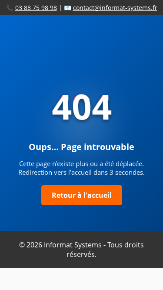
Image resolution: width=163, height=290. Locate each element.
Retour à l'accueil (82, 195)
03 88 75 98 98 (36, 7)
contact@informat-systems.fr (115, 7)
